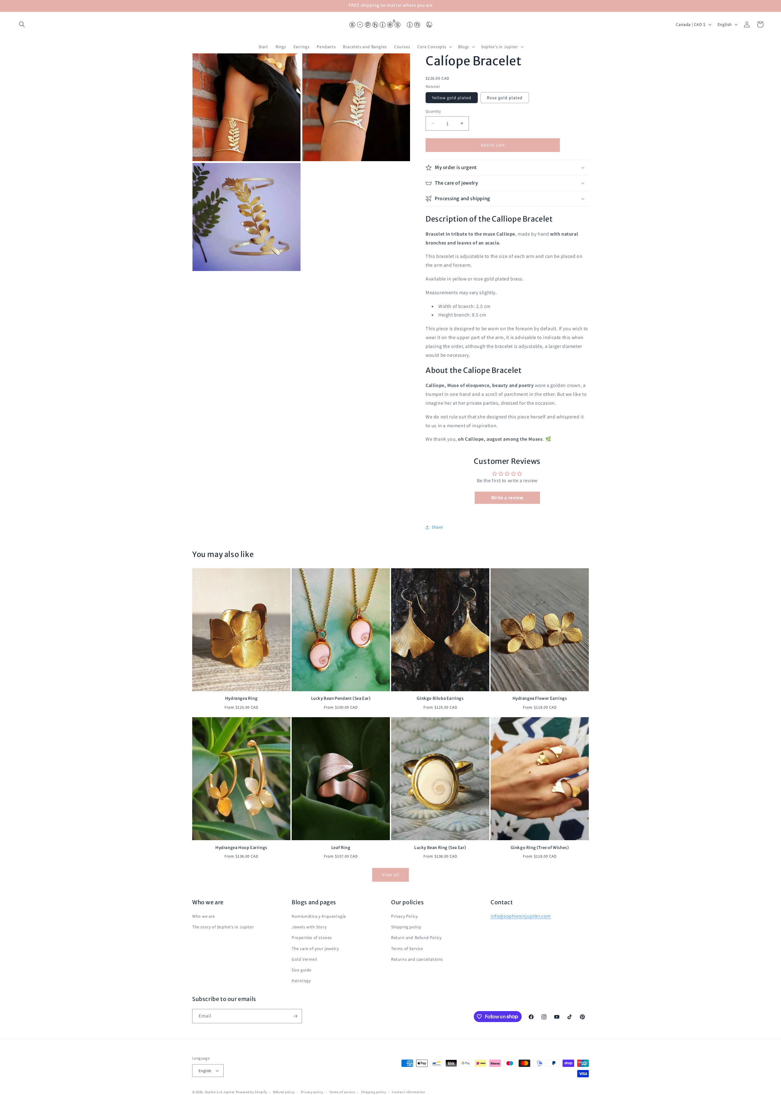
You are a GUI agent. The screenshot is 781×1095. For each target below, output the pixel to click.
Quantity (433, 111)
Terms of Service (407, 948)
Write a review (507, 497)
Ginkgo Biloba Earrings (440, 698)
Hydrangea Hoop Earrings (241, 847)
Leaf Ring (340, 847)
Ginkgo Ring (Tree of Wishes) (540, 847)
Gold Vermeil (304, 959)
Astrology (301, 981)
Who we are (203, 916)
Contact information (408, 1092)
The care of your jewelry (315, 948)
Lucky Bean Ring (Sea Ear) (440, 847)
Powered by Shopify (251, 1092)
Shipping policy (406, 927)
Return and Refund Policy (416, 938)
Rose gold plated (505, 97)
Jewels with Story (309, 927)
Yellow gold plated (451, 97)
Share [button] (437, 527)
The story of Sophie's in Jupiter (223, 927)
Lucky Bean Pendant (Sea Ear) (341, 698)
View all (390, 875)
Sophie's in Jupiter (220, 1092)
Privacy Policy (404, 916)
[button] (22, 24)
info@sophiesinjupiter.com (521, 916)
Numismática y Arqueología (319, 916)
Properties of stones (312, 938)
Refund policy (284, 1092)
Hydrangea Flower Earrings (540, 698)
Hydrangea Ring (241, 698)
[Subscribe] (295, 1016)
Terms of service (342, 1092)
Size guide (301, 970)
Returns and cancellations (417, 959)
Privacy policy (312, 1092)
